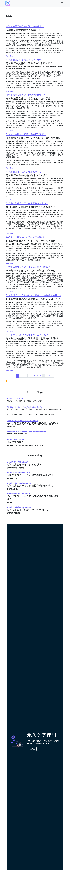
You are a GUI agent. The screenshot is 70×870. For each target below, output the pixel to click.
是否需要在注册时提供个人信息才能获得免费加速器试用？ (24, 407)
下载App (32, 749)
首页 (6, 10)
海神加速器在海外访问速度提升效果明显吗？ (28, 267)
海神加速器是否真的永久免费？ (16, 440)
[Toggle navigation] (62, 3)
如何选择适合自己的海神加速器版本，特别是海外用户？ (33, 295)
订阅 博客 (6, 381)
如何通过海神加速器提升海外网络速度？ (26, 134)
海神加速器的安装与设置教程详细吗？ (25, 59)
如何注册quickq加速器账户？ (16, 399)
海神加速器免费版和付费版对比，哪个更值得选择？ (22, 421)
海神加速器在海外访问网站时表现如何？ (26, 94)
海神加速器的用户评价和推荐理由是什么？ (27, 334)
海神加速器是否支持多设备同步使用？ (25, 26)
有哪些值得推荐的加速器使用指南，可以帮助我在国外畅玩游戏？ (26, 431)
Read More (9, 56)
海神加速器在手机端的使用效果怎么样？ (26, 171)
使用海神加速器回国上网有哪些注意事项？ (27, 203)
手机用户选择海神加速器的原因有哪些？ (26, 237)
